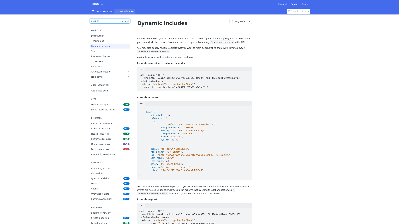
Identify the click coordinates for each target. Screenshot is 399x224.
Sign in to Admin (299, 3)
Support (282, 3)
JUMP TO (109, 21)
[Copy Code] (248, 74)
